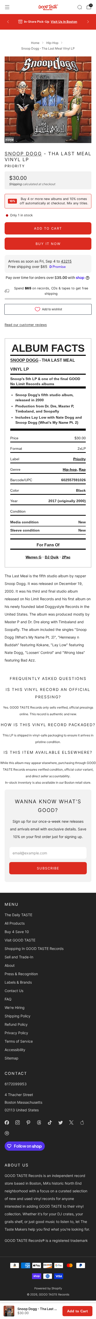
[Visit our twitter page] (60, 1122)
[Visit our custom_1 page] (82, 1122)
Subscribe (48, 868)
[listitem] (48, 22)
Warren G (33, 557)
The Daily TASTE (18, 915)
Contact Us (14, 990)
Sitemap (11, 1058)
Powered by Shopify (48, 1288)
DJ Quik (52, 557)
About (10, 965)
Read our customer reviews (26, 325)
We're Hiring (15, 1007)
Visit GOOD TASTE (20, 940)
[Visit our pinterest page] (28, 1122)
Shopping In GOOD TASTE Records (34, 948)
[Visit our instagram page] (17, 1122)
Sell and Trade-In (19, 957)
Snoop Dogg (23, 153)
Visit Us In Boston (64, 21)
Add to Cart (77, 1311)
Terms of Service (19, 1041)
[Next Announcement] (88, 22)
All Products (15, 923)
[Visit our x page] (71, 1122)
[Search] (79, 7)
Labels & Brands (18, 982)
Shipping (15, 184)
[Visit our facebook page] (6, 1122)
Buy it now (48, 244)
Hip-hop (70, 469)
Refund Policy (16, 1024)
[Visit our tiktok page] (49, 1122)
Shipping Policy (17, 1016)
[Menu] (7, 7)
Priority (15, 166)
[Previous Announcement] (8, 22)
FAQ (8, 999)
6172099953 (16, 1084)
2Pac (66, 557)
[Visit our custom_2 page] (6, 1133)
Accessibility (15, 1049)
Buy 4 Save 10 (17, 931)
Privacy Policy (16, 1033)
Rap (82, 469)
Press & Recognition (21, 974)
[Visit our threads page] (39, 1122)
